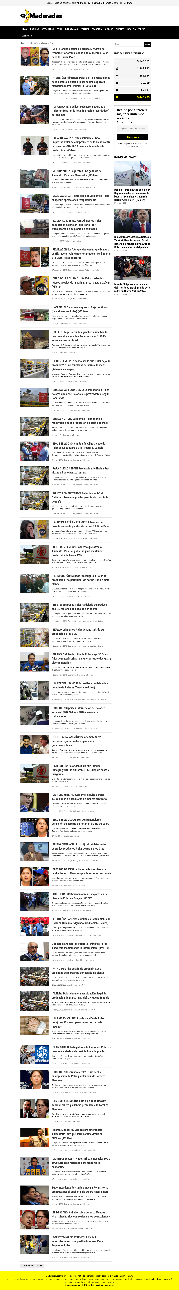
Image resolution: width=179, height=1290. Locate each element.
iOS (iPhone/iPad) (95, 3)
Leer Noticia (83, 69)
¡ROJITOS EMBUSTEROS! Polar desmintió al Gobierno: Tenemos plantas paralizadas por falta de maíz (80, 497)
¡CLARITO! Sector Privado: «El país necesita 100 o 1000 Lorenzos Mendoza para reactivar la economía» (81, 1163)
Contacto (27, 36)
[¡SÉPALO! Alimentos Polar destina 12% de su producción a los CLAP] (34, 646)
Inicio (25, 29)
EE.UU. (59, 29)
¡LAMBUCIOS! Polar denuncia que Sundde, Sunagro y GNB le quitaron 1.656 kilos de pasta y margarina (80, 770)
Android (81, 3)
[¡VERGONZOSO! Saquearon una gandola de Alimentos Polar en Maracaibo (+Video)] (34, 187)
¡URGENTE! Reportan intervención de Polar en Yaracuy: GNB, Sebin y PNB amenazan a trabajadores (78, 712)
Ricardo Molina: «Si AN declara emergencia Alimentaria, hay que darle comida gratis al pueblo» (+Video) (77, 1134)
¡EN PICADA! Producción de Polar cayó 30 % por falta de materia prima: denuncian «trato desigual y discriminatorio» (81, 658)
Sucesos (109, 29)
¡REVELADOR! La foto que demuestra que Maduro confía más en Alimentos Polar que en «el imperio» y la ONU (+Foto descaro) (81, 253)
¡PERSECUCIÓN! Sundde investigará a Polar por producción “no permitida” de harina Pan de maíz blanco (80, 580)
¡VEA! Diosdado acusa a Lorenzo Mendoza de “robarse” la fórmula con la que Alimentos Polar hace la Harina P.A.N (80, 53)
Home (22, 43)
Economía (97, 29)
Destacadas (48, 29)
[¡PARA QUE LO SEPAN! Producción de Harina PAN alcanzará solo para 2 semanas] (34, 485)
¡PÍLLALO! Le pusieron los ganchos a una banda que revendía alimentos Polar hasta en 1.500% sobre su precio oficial (79, 336)
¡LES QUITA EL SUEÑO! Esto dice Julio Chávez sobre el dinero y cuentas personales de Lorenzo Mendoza (80, 1105)
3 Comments (83, 1010)
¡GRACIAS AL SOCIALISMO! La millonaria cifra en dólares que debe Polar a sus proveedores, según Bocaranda (80, 394)
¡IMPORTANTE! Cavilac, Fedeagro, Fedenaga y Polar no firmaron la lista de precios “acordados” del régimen (80, 111)
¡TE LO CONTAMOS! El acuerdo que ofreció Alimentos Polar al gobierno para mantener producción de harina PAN (77, 551)
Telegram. (127, 3)
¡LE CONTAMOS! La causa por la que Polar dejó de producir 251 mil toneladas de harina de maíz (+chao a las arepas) (81, 365)
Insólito (131, 29)
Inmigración (71, 29)
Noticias (34, 29)
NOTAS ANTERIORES (32, 1266)
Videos (141, 29)
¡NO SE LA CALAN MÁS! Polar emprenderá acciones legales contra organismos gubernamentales (76, 741)
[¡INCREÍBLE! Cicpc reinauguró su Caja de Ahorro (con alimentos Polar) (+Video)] (34, 324)
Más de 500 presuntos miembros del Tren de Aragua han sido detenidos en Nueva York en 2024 (132, 288)
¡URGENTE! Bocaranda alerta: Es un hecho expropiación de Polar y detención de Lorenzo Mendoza (78, 1076)
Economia (79, 98)
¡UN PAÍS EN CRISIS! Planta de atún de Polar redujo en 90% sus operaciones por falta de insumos (78, 1022)
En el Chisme (81, 621)
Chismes (120, 29)
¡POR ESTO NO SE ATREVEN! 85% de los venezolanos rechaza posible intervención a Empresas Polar (77, 1241)
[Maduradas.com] (41, 22)
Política (85, 29)
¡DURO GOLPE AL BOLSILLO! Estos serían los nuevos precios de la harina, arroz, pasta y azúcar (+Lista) (81, 282)
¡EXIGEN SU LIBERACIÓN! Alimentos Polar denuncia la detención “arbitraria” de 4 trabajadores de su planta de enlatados (76, 225)
